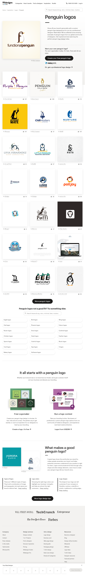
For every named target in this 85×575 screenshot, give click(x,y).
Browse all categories (50, 555)
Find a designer (38, 3)
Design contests (27, 535)
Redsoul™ (34, 261)
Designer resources (69, 555)
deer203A (7, 294)
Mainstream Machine (37, 294)
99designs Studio (28, 549)
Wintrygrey (7, 131)
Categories (18, 3)
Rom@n (62, 99)
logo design (61, 39)
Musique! (7, 229)
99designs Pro (27, 552)
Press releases (6, 541)
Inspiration (47, 3)
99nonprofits (6, 549)
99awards (67, 544)
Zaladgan (7, 196)
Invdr (61, 261)
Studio (54, 3)
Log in (81, 3)
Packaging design (49, 547)
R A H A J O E (63, 294)
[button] (81, 565)
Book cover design (49, 552)
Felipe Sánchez (63, 229)
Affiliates (66, 547)
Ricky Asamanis (36, 60)
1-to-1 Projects (27, 538)
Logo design (47, 535)
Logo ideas (67, 549)
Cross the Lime (8, 99)
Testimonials (5, 547)
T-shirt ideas (67, 552)
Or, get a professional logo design (58, 67)
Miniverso (34, 229)
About (4, 535)
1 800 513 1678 (72, 3)
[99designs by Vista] (7, 3)
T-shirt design (47, 549)
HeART (61, 131)
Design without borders (70, 541)
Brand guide (47, 544)
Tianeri (5, 467)
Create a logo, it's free (20, 429)
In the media (5, 544)
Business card (47, 538)
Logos (16, 10)
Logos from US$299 (62, 429)
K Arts (6, 261)
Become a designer (69, 535)
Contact (4, 538)
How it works (27, 3)
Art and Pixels (8, 164)
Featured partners (69, 558)
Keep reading (22, 488)
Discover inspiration (28, 544)
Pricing (25, 547)
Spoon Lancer (35, 99)
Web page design (48, 541)
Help (65, 561)
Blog (65, 538)
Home (4, 10)
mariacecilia (63, 164)
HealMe (34, 164)
